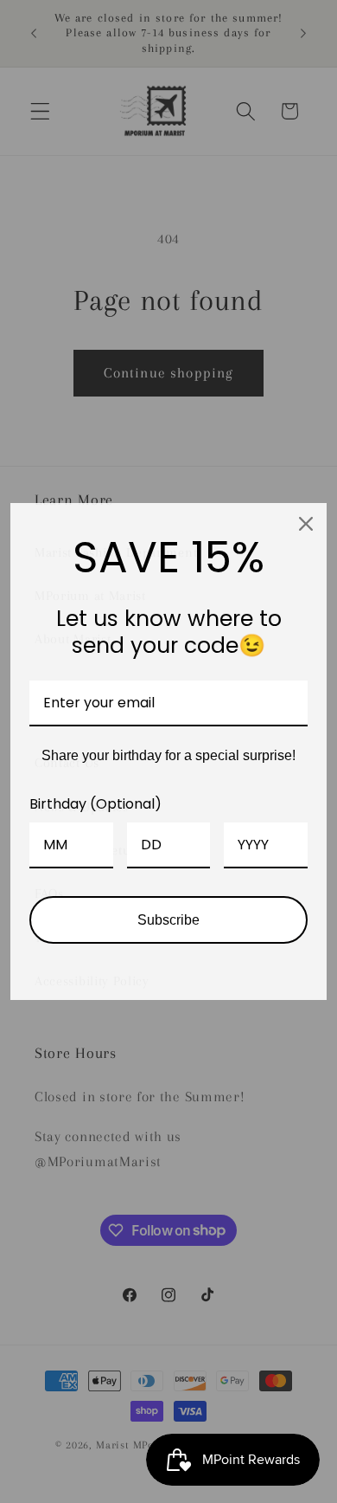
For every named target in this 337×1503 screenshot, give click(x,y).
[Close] (306, 524)
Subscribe (168, 920)
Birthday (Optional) (95, 804)
